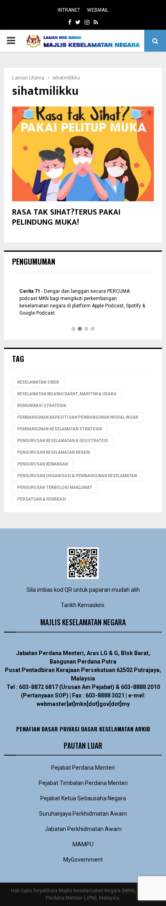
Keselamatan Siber (38, 382)
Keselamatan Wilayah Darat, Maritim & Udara (66, 394)
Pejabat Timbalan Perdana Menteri (83, 783)
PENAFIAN (28, 728)
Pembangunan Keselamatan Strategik (59, 429)
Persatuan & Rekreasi (41, 499)
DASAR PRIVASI (60, 728)
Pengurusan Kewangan (42, 464)
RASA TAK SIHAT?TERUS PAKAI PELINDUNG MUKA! (66, 217)
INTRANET (69, 10)
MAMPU (83, 844)
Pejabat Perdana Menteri (83, 767)
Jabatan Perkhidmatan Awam (83, 829)
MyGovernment (83, 859)
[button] (73, 329)
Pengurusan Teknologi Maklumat (54, 487)
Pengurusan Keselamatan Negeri (53, 452)
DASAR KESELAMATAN (107, 728)
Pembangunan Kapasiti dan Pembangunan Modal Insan (77, 417)
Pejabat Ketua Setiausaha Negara (83, 798)
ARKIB (142, 728)
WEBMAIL (97, 10)
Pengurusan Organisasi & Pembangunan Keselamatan (77, 476)
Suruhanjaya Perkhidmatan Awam (83, 813)
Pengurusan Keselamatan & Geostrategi (62, 440)
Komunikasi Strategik (41, 405)
